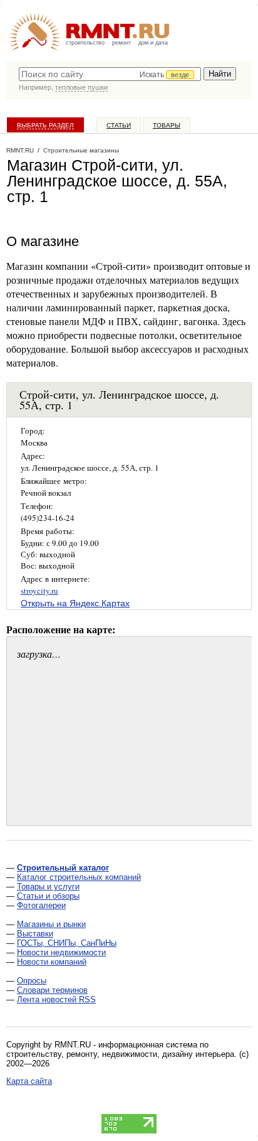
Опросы (31, 980)
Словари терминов (52, 990)
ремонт (121, 43)
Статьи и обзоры (48, 896)
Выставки (35, 933)
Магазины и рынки (51, 924)
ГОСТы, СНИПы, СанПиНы (66, 943)
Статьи (118, 125)
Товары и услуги (48, 886)
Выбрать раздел (45, 125)
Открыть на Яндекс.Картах (75, 603)
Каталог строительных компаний (79, 877)
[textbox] (110, 74)
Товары (166, 125)
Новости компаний (51, 962)
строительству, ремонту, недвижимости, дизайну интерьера (120, 1054)
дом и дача (153, 43)
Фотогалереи (41, 905)
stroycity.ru (39, 590)
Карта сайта (29, 1081)
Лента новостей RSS (56, 999)
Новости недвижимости (61, 952)
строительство (85, 43)
